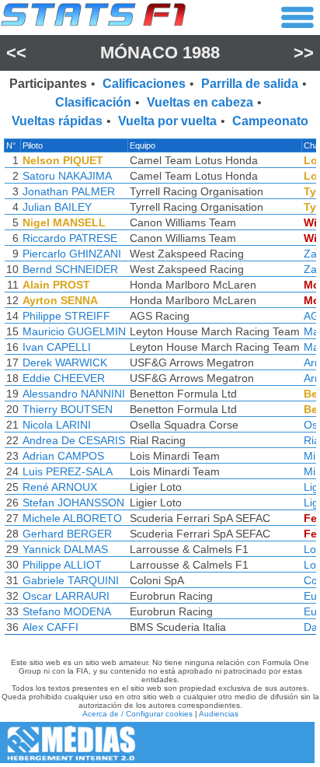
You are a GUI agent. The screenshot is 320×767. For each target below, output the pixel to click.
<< (16, 52)
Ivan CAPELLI (57, 347)
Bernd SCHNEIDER (70, 269)
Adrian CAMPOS (63, 456)
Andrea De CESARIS (74, 440)
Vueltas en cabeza (200, 102)
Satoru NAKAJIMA (67, 176)
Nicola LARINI (57, 425)
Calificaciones (144, 83)
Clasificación (93, 102)
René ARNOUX (60, 487)
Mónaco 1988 (160, 52)
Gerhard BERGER (67, 533)
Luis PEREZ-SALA (68, 471)
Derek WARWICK (65, 362)
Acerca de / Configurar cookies (137, 713)
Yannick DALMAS (65, 549)
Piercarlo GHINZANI (72, 253)
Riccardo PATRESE (70, 238)
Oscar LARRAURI (66, 596)
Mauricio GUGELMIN (74, 331)
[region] (160, 390)
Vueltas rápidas (57, 121)
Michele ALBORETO (72, 518)
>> (304, 52)
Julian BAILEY (57, 207)
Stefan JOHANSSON (73, 502)
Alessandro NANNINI (74, 393)
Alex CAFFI (50, 627)
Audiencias (218, 713)
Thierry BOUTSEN (68, 409)
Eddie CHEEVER (64, 378)
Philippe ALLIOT (62, 565)
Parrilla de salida (249, 83)
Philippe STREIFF (66, 316)
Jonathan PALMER (69, 191)
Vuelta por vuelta (167, 121)
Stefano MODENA (67, 611)
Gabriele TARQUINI (71, 580)
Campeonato (270, 121)
